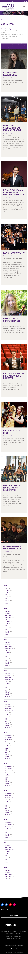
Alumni (3, 32)
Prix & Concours (17, 30)
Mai (6, 595)
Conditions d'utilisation (14, 937)
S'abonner (14, 915)
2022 (5, 702)
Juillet (7, 590)
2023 (5, 671)
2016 (5, 868)
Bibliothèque (17, 944)
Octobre (8, 615)
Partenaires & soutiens (14, 933)
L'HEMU (6, 20)
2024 (5, 640)
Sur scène (4, 36)
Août (6, 588)
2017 (5, 843)
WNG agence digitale (18, 952)
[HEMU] (9, 6)
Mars (7, 599)
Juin (6, 593)
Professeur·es (13, 36)
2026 (5, 586)
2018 (5, 820)
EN (15, 1)
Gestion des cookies (14, 938)
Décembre (8, 611)
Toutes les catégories (7, 29)
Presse (15, 931)
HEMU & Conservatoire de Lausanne (12, 34)
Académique (5, 38)
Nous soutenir (6, 931)
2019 (5, 791)
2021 (5, 733)
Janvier (7, 603)
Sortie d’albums (5, 30)
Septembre (9, 617)
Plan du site (14, 935)
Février (7, 601)
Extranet (8, 944)
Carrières (22, 931)
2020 (5, 764)
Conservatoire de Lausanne (14, 946)
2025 (5, 608)
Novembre (8, 613)
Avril (6, 597)
